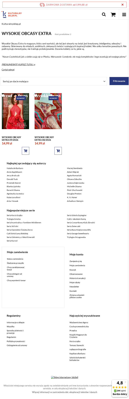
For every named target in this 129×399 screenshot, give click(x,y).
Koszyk (73, 270)
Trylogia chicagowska (76, 237)
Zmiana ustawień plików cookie (77, 296)
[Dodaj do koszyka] (25, 151)
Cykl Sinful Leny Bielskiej (17, 233)
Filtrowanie (119, 81)
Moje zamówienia (77, 265)
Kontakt (73, 291)
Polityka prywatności (16, 341)
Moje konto (76, 254)
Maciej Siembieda (74, 168)
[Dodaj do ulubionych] (2, 95)
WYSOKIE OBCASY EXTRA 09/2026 (11, 138)
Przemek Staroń (14, 183)
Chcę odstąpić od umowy (14, 275)
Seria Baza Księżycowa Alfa (79, 230)
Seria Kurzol (12, 240)
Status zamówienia (15, 259)
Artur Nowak (12, 201)
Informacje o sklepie (15, 322)
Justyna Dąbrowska (75, 183)
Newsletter (74, 287)
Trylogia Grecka (13, 219)
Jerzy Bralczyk (13, 175)
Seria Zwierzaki (73, 226)
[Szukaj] (104, 14)
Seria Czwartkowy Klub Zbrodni (81, 222)
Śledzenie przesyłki (15, 263)
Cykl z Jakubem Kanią (76, 219)
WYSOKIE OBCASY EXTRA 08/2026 (44, 138)
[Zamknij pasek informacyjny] (122, 5)
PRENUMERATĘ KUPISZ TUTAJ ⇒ (18, 64)
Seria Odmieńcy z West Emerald (21, 237)
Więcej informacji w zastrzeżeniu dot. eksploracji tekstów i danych (64, 392)
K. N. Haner (72, 197)
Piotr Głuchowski (74, 190)
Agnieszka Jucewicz (15, 193)
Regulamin (11, 337)
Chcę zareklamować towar (16, 268)
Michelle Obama (74, 186)
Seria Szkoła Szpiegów (76, 215)
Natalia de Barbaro (15, 168)
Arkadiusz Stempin (75, 201)
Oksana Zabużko (74, 179)
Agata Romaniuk (74, 175)
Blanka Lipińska (13, 186)
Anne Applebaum (14, 172)
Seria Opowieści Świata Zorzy (20, 230)
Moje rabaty (75, 282)
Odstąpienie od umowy (17, 345)
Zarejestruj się (76, 261)
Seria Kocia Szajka (14, 215)
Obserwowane (76, 274)
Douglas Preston (74, 193)
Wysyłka (10, 326)
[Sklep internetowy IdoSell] (64, 377)
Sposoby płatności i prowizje (15, 331)
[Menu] (124, 14)
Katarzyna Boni (13, 197)
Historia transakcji (77, 278)
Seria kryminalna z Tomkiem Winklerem (24, 222)
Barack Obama (13, 190)
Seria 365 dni (12, 226)
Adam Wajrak (73, 172)
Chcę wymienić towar (16, 280)
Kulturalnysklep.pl (11, 23)
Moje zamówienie (17, 252)
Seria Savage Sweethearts (78, 233)
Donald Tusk (12, 179)
